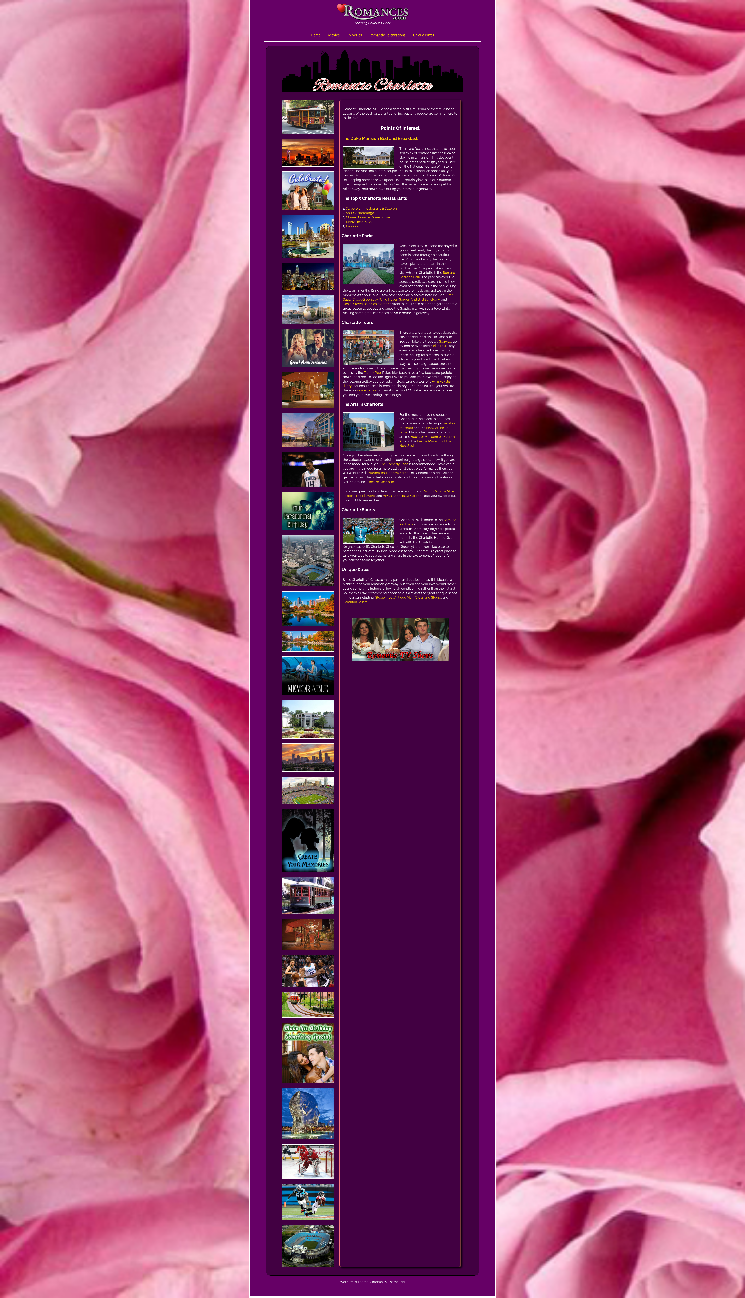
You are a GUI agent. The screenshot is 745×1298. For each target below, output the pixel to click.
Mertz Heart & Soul (360, 222)
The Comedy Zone (394, 464)
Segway (445, 341)
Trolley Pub (372, 373)
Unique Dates (423, 35)
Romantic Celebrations (387, 35)
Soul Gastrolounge (360, 213)
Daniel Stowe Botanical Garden (366, 304)
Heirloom (353, 226)
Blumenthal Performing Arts (389, 473)
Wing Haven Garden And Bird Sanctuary (409, 299)
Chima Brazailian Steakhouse (368, 217)
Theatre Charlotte (380, 482)
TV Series (354, 35)
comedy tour (367, 390)
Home (316, 35)
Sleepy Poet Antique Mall (394, 597)
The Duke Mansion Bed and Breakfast (380, 138)
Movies (334, 35)
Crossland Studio (428, 597)
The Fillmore (365, 496)
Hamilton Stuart (355, 602)
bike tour (439, 346)
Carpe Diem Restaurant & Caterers (372, 208)
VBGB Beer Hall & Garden (402, 496)
